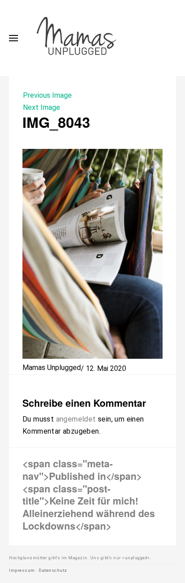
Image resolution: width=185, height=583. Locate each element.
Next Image (41, 107)
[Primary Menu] (13, 38)
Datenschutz (53, 570)
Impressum (22, 570)
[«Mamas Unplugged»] (77, 38)
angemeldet (76, 419)
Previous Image (47, 95)
